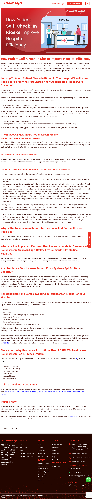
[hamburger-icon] (87, 3)
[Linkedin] (83, 485)
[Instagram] (74, 485)
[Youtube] (87, 485)
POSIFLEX (6, 343)
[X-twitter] (79, 485)
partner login (55, 3)
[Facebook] (70, 485)
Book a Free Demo (89, 240)
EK (76, 359)
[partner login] (63, 4)
